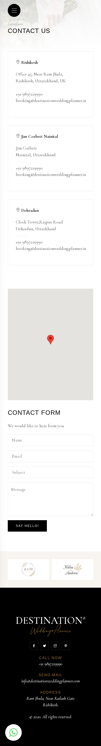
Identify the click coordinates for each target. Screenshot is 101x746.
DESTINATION (50, 625)
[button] (13, 732)
